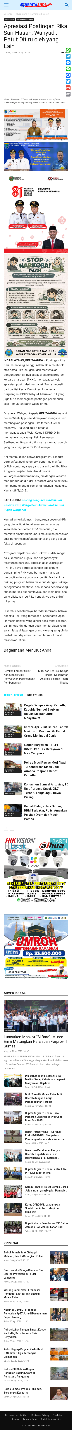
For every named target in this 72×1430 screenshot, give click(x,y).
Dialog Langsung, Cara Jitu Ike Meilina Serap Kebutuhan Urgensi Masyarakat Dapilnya (45, 1079)
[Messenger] (68, 63)
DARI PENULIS (34, 695)
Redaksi (15, 1419)
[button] (6, 5)
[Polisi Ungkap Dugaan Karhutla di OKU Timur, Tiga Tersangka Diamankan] (59, 1354)
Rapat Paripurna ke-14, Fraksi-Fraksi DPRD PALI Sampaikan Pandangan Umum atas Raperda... (45, 1135)
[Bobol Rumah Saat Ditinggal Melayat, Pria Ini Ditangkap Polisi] (59, 1257)
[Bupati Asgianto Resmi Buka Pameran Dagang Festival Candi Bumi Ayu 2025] (13, 1117)
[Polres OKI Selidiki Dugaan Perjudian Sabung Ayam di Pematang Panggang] (59, 1373)
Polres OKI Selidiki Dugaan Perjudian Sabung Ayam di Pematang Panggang (19, 1373)
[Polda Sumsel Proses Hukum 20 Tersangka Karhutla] (59, 1393)
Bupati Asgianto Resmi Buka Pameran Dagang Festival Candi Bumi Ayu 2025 (44, 1117)
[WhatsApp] (68, 50)
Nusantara (21, 13)
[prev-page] (6, 828)
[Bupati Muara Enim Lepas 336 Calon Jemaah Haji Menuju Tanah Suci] (13, 1227)
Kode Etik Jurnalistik (51, 1419)
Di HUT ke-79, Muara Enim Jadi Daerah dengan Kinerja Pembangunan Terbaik (43, 1098)
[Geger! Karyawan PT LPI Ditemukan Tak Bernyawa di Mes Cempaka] (13, 749)
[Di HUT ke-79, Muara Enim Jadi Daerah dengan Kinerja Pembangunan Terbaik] (13, 1099)
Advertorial (10, 1030)
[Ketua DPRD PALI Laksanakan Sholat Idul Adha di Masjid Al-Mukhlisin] (13, 1209)
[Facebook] (68, 75)
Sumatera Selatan (39, 13)
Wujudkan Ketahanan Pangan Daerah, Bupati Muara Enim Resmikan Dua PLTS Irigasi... (42, 1154)
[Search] (67, 5)
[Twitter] (68, 81)
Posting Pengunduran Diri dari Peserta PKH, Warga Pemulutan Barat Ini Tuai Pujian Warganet (34, 504)
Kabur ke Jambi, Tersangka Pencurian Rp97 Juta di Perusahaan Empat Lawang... (25, 1313)
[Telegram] (68, 56)
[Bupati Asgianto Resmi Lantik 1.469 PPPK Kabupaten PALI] (13, 1173)
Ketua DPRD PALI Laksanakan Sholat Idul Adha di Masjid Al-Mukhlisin (43, 1208)
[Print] (68, 94)
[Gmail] (68, 88)
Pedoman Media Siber (16, 1415)
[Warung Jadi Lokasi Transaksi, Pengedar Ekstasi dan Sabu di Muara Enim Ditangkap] (59, 1294)
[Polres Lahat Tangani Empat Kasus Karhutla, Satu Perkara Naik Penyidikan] (59, 1334)
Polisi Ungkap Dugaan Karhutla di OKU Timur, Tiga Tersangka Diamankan (23, 1353)
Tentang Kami (30, 1419)
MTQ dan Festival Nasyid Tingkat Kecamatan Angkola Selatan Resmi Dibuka (53, 676)
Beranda (8, 13)
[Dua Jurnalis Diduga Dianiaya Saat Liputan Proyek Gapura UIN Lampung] (59, 1274)
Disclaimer (58, 1415)
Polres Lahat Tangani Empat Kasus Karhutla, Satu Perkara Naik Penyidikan (25, 1333)
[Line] (68, 69)
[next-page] (12, 828)
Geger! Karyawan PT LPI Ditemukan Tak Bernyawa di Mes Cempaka (43, 749)
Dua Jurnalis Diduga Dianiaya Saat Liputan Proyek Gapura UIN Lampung (24, 1274)
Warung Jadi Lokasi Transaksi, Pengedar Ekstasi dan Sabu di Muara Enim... (22, 1294)
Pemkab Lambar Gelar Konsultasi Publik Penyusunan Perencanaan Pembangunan (19, 676)
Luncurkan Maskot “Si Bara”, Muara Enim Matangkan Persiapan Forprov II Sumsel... (35, 1041)
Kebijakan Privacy (40, 1415)
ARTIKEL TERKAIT (13, 695)
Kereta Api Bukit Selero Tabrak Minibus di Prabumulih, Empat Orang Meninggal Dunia (46, 731)
